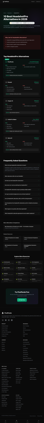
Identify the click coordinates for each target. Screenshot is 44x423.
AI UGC (24, 346)
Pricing (3, 344)
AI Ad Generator (26, 342)
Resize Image (18, 370)
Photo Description (5, 384)
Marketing (25, 350)
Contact (3, 346)
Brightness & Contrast (34, 370)
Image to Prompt (5, 382)
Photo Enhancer (19, 405)
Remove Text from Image (6, 377)
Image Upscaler (4, 373)
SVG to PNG (18, 382)
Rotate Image (18, 373)
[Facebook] (6, 320)
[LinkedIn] (12, 320)
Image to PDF (18, 402)
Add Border (4, 400)
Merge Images (18, 396)
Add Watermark (4, 404)
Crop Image (18, 372)
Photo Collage (18, 407)
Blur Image (4, 396)
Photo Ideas (25, 356)
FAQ (24, 336)
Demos (24, 328)
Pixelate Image (4, 398)
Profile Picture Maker (19, 404)
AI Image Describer (5, 381)
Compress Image (19, 377)
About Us (3, 342)
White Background (5, 390)
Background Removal (27, 358)
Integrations (4, 336)
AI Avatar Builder (5, 325)
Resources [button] (38, 1)
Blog (24, 332)
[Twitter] (3, 320)
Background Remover (5, 372)
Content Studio (5, 328)
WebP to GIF (18, 409)
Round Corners (4, 402)
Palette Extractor (33, 377)
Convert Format (18, 379)
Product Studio (5, 330)
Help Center (25, 334)
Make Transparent (33, 379)
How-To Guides (26, 325)
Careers (3, 348)
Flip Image (18, 375)
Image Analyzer (4, 379)
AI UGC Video (4, 391)
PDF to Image (18, 400)
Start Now (22, 299)
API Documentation (27, 330)
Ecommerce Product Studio (7, 386)
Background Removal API (28, 360)
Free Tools (4, 366)
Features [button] (32, 1)
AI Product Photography (6, 332)
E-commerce (25, 348)
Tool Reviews (25, 354)
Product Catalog (5, 334)
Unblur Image (4, 405)
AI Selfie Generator (5, 370)
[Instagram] (9, 320)
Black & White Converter (34, 372)
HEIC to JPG (18, 381)
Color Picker (32, 375)
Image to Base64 (19, 398)
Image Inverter (32, 373)
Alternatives (25, 352)
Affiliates (3, 350)
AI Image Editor (4, 375)
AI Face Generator (26, 344)
